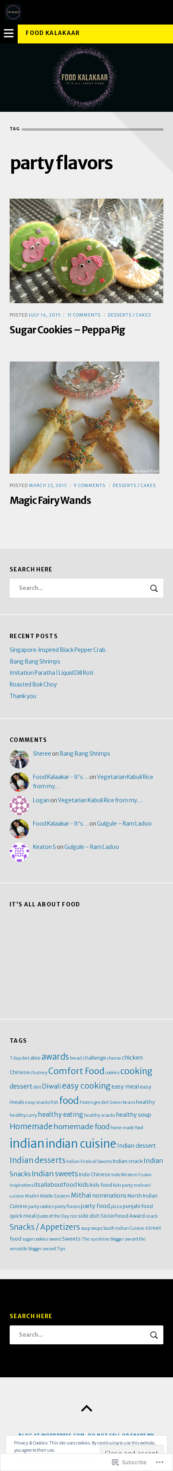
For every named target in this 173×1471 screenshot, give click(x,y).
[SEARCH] (154, 588)
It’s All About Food (45, 904)
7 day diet (19, 1058)
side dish (89, 1215)
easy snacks (37, 1102)
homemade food (82, 1126)
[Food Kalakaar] (86, 77)
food (69, 1100)
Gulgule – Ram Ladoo (124, 823)
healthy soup (133, 1114)
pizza (116, 1206)
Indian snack (128, 1161)
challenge (94, 1057)
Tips (61, 1248)
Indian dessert (136, 1145)
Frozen (86, 1102)
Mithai (81, 1195)
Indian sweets (55, 1173)
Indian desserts (38, 1160)
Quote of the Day (52, 1216)
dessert (21, 1086)
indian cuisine (80, 1144)
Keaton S (44, 847)
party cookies (41, 1206)
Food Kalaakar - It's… (61, 777)
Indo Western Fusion (131, 1174)
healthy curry (23, 1115)
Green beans (122, 1102)
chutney (39, 1072)
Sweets (71, 1238)
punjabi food (138, 1206)
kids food (101, 1184)
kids (83, 1184)
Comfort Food (76, 1071)
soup (85, 1228)
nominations (109, 1195)
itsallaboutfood (55, 1184)
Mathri (32, 1196)
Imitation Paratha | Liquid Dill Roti (51, 673)
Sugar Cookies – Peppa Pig (67, 330)
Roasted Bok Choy (33, 684)
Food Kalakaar (53, 33)
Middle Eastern (55, 1196)
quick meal (22, 1215)
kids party (123, 1185)
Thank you (23, 696)
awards (55, 1057)
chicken (132, 1057)
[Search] (86, 588)
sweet (55, 1239)
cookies (112, 1072)
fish (54, 1102)
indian (27, 1143)
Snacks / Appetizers (45, 1227)
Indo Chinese (95, 1174)
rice (73, 1216)
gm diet (101, 1102)
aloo (35, 1057)
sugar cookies (35, 1239)
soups (96, 1228)
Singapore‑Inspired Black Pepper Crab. (58, 650)
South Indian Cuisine (123, 1228)
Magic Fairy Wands (50, 500)
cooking (136, 1071)
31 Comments (84, 315)
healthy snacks (99, 1115)
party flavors (67, 1206)
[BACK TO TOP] (86, 1409)
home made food (127, 1127)
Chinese (20, 1072)
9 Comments (89, 485)
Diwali (51, 1086)
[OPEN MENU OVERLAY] (9, 34)
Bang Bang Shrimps (35, 661)
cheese (114, 1058)
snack (152, 1216)
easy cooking (86, 1086)
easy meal (125, 1086)
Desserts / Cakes (129, 315)
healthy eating (60, 1114)
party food (95, 1206)
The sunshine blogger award (110, 1239)
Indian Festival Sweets (89, 1161)
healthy (145, 1102)
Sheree (42, 753)
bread (76, 1058)
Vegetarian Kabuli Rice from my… (100, 800)
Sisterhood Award (123, 1215)
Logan (41, 800)
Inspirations (21, 1185)
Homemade (31, 1126)
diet (37, 1087)
